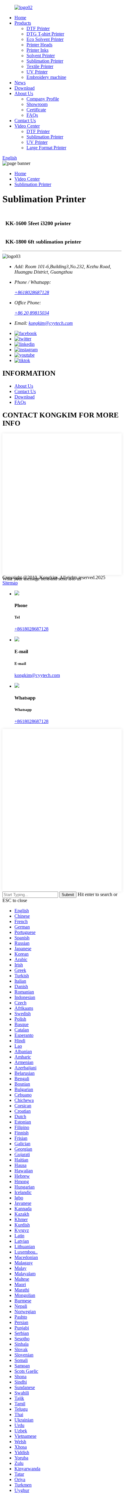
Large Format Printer (46, 147)
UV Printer (37, 71)
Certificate (36, 109)
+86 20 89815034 (31, 312)
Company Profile (42, 98)
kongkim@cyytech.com (51, 323)
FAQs (32, 115)
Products (22, 23)
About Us (23, 93)
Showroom (37, 104)
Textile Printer (39, 66)
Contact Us (25, 120)
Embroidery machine (46, 77)
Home (20, 17)
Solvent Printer (40, 55)
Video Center (27, 126)
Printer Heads (39, 44)
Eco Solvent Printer (45, 39)
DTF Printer (38, 28)
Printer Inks (37, 50)
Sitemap (10, 582)
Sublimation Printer (44, 61)
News (20, 82)
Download (24, 88)
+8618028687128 (31, 292)
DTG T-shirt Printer (45, 33)
